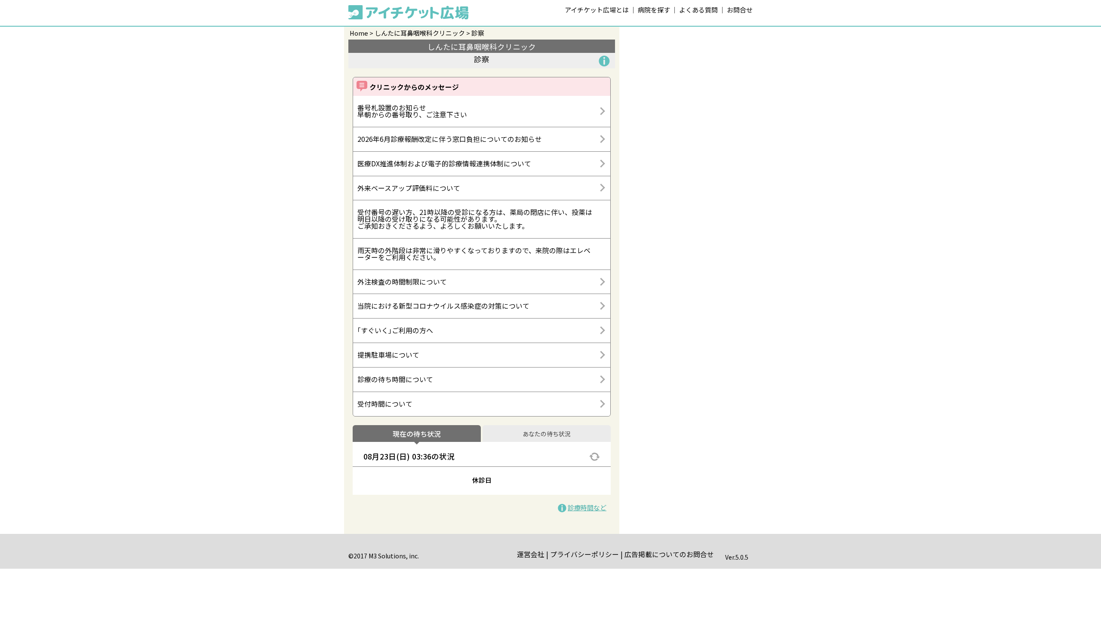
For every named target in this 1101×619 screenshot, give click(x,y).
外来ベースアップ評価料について (408, 188)
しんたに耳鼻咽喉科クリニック (420, 32)
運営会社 (530, 554)
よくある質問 (698, 9)
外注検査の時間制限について (402, 282)
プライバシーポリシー (584, 554)
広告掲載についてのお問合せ (669, 554)
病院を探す (654, 9)
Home (359, 32)
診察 (477, 32)
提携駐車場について (388, 355)
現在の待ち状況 (417, 434)
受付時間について (384, 404)
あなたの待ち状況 (547, 434)
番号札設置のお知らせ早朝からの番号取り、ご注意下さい (412, 111)
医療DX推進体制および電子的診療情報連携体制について (444, 164)
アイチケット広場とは (597, 9)
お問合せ (740, 9)
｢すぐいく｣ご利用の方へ (395, 330)
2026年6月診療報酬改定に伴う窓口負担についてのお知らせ (449, 139)
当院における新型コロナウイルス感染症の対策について (443, 306)
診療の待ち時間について (395, 379)
